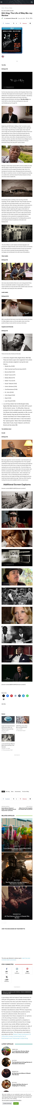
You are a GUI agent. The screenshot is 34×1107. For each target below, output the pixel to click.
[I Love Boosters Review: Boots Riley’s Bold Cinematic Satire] (17, 835)
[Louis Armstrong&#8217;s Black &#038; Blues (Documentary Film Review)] (8, 737)
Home (3, 8)
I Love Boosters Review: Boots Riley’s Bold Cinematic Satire (17, 849)
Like (7, 968)
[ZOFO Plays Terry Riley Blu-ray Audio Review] (22, 719)
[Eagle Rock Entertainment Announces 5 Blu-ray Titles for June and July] (8, 719)
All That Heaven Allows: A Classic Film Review (17, 917)
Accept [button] (16, 1103)
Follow (17, 968)
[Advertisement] (17, 773)
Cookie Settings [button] (7, 1103)
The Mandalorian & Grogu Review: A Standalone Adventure (17, 883)
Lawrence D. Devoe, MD (11, 18)
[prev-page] (3, 923)
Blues (11, 10)
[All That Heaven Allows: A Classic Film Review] (17, 903)
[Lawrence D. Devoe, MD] (3, 18)
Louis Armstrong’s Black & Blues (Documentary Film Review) (8, 745)
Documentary (18, 791)
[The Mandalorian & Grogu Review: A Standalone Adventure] (17, 869)
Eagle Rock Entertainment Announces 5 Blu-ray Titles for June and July (8, 727)
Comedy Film (16, 846)
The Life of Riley (25, 791)
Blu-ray (6, 8)
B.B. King (8, 791)
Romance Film (17, 914)
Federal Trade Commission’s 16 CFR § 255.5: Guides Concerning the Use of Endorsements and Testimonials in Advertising (16, 1036)
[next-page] (5, 923)
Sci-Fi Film (17, 880)
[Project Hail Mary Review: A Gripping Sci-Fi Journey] (6, 1084)
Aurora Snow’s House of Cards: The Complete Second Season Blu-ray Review (9, 809)
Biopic (10, 8)
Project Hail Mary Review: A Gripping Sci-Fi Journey (20, 1085)
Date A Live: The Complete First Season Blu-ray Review (25, 808)
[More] (30, 23)
